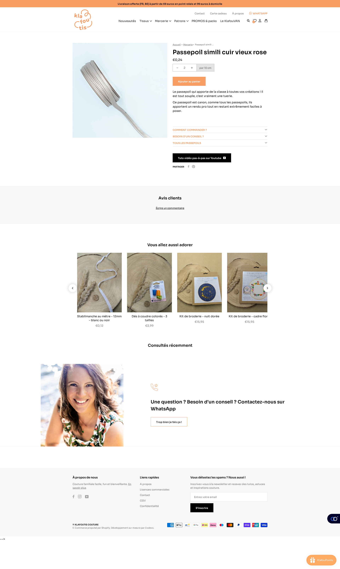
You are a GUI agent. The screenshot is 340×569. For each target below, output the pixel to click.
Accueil (177, 44)
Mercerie (188, 44)
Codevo (149, 527)
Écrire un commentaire (170, 208)
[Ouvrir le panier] (266, 20)
